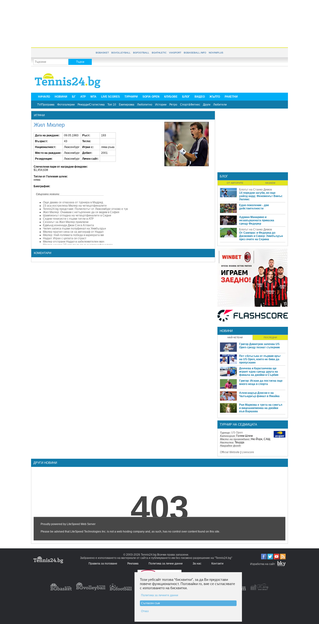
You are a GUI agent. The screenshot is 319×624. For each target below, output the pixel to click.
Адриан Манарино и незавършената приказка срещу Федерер (256, 220)
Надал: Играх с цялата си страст (64, 238)
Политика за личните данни (159, 595)
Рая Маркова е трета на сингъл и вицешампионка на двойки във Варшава (260, 408)
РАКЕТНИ (231, 96)
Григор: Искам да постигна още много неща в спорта (261, 382)
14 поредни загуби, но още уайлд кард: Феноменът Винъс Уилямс (261, 196)
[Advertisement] (159, 23)
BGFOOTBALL (141, 52)
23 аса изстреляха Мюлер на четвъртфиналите (75, 205)
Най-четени (235, 337)
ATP (83, 96)
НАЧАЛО (44, 96)
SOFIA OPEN (151, 96)
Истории (161, 104)
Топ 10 (111, 104)
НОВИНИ (61, 96)
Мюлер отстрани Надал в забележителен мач (73, 241)
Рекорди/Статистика (91, 104)
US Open (237, 432)
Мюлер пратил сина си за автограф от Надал (73, 231)
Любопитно (144, 104)
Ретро (173, 104)
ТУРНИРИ (131, 96)
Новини (226, 331)
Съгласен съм (150, 603)
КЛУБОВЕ (170, 96)
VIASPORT (175, 52)
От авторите (235, 183)
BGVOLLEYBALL (121, 52)
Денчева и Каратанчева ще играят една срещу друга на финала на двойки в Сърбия (258, 372)
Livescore (248, 452)
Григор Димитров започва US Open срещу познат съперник (259, 345)
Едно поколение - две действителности (254, 207)
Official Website (230, 452)
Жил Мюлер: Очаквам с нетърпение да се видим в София (81, 212)
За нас (197, 563)
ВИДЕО (200, 96)
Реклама (132, 563)
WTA (93, 96)
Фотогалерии (66, 104)
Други (206, 104)
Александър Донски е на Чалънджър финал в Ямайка (259, 394)
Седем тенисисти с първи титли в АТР (68, 218)
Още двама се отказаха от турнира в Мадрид (73, 202)
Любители (220, 104)
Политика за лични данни (166, 563)
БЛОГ (186, 96)
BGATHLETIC (159, 52)
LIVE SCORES (110, 96)
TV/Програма (45, 104)
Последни (270, 337)
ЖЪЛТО (214, 96)
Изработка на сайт (262, 564)
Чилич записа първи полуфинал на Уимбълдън (74, 228)
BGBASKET (102, 52)
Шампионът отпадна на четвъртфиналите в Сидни (77, 215)
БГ (74, 96)
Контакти (217, 563)
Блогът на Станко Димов (255, 189)
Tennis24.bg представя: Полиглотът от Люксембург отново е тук (85, 209)
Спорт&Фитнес (190, 104)
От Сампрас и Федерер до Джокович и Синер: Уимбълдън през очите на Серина (261, 236)
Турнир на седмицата (238, 424)
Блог (224, 176)
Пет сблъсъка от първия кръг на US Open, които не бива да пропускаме (260, 359)
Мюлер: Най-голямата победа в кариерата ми (73, 235)
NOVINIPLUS (216, 52)
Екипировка (126, 104)
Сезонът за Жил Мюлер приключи (66, 222)
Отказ (145, 611)
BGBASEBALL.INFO (195, 52)
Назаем (270, 183)
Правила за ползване (103, 563)
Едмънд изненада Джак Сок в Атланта (68, 225)
